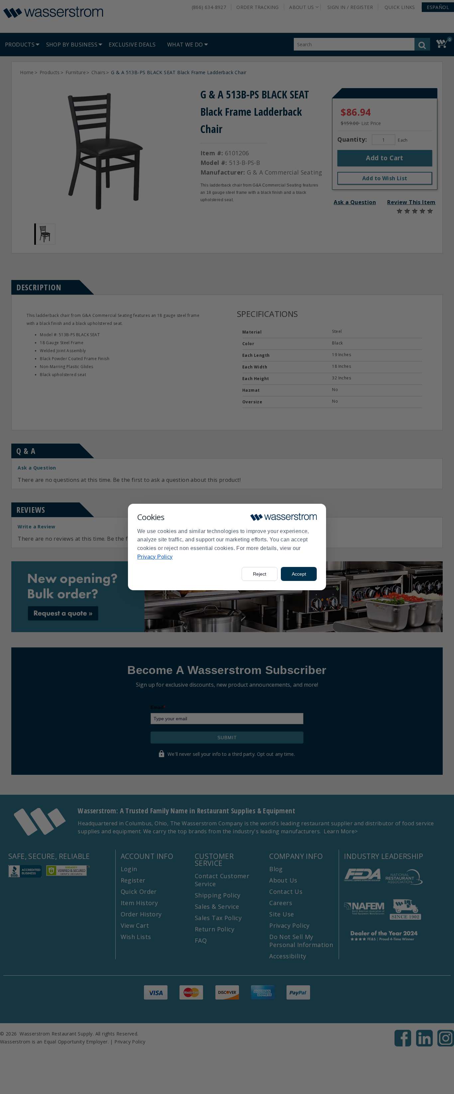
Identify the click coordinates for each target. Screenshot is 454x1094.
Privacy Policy (155, 557)
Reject (259, 574)
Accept (299, 574)
